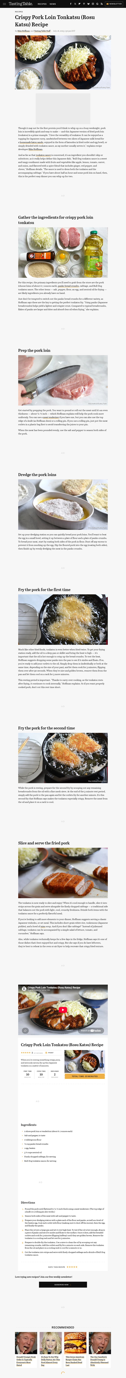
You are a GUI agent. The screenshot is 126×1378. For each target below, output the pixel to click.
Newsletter (116, 4)
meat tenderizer (51, 417)
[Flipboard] (79, 4)
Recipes (42, 3)
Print (51, 1053)
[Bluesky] (88, 4)
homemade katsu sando (31, 142)
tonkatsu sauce (43, 154)
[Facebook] (71, 4)
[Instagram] (93, 4)
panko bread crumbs (68, 285)
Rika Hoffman (24, 30)
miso (43, 926)
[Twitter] (75, 4)
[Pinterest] (84, 4)
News (53, 3)
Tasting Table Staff (42, 30)
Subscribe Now (62, 1285)
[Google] (97, 4)
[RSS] (102, 4)
